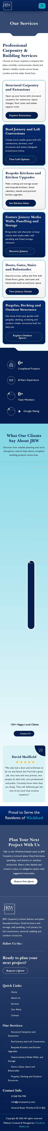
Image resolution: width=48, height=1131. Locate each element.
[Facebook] (28, 943)
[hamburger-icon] (42, 6)
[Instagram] (36, 943)
